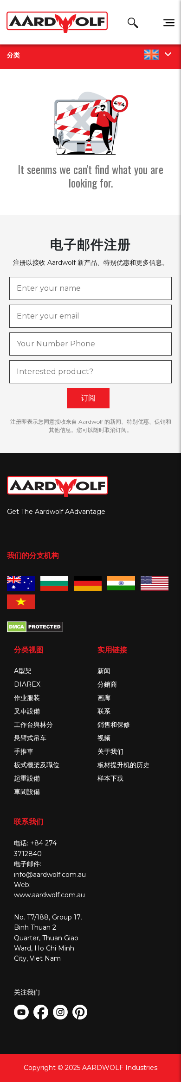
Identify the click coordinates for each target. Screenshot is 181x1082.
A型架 (23, 671)
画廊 (103, 698)
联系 (103, 711)
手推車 (23, 751)
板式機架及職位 (36, 765)
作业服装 (27, 698)
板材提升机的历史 (123, 765)
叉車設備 (27, 711)
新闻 (103, 671)
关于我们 (110, 751)
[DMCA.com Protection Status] (35, 626)
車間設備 (27, 792)
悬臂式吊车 (30, 738)
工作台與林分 (33, 724)
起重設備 (27, 778)
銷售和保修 (113, 724)
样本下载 (110, 778)
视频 (103, 738)
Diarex (27, 684)
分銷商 (107, 684)
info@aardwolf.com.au (50, 874)
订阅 (88, 398)
